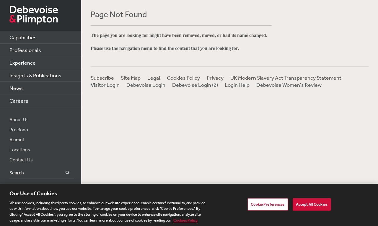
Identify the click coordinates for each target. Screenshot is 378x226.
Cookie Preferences (267, 204)
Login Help (237, 84)
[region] (189, 205)
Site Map (131, 77)
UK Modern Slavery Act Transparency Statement (285, 77)
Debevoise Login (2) (195, 84)
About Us (19, 119)
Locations (19, 150)
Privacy (215, 77)
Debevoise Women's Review (289, 84)
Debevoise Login (145, 84)
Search (64, 173)
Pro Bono (18, 129)
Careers (18, 100)
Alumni (16, 140)
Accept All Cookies (312, 204)
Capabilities (23, 37)
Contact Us (21, 160)
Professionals (25, 50)
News (16, 88)
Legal (153, 77)
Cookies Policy (183, 77)
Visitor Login (105, 84)
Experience (22, 62)
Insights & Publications (35, 75)
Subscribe (102, 77)
